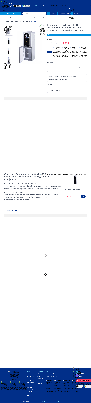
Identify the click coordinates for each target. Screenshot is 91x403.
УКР (32, 5)
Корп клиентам (31, 382)
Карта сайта (41, 401)
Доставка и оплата (32, 373)
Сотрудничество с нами (52, 376)
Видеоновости (42, 381)
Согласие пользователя (30, 392)
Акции (11, 6)
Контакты (40, 383)
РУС (36, 5)
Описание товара (25, 21)
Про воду (40, 376)
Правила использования (63, 401)
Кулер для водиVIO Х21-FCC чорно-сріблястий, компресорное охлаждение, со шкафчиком (75, 189)
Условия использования (31, 396)
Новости (40, 378)
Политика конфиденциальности (32, 388)
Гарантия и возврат (32, 385)
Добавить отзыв (11, 210)
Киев (39, 5)
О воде (10, 8)
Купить (49, 52)
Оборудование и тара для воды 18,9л (32, 377)
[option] (8, 41)
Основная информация (11, 21)
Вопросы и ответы (31, 380)
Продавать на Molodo (51, 373)
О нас (39, 373)
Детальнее (57, 90)
